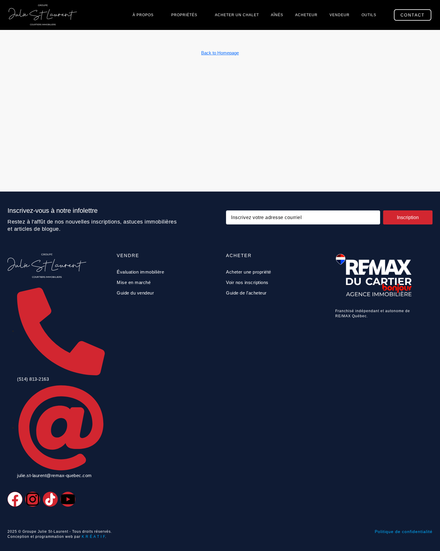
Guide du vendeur (135, 292)
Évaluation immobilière (140, 271)
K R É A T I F (93, 537)
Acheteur (306, 15)
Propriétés (184, 15)
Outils (369, 15)
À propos (143, 15)
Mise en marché (134, 282)
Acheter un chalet (237, 15)
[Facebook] (14, 499)
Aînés (277, 15)
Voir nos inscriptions (247, 282)
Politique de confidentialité (404, 531)
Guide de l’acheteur (246, 292)
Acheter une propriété (248, 271)
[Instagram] (32, 499)
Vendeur (340, 15)
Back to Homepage (220, 52)
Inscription (408, 217)
